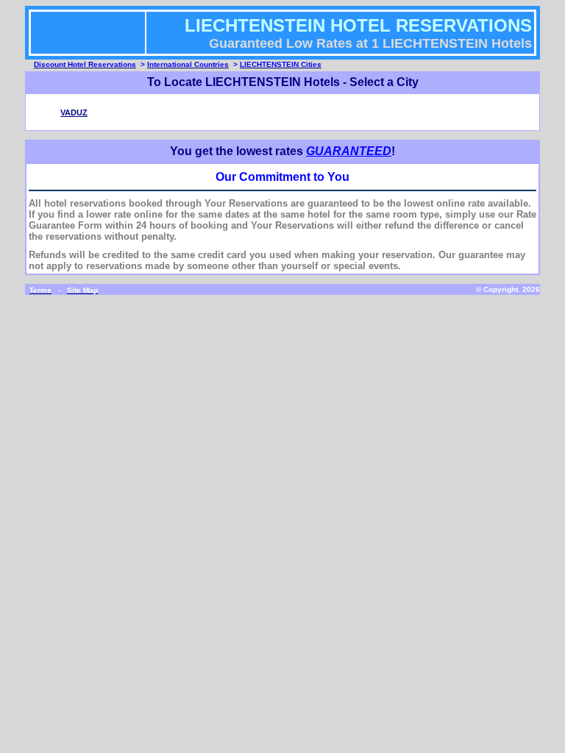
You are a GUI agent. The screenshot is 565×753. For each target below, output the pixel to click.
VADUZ (74, 112)
